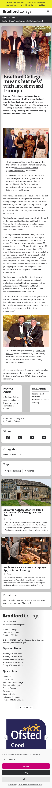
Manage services (9, 759)
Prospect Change (24, 370)
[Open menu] (48, 11)
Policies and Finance (11, 697)
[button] (47, 737)
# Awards (29, 471)
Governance (8, 691)
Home (4, 17)
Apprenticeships (10, 258)
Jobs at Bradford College (13, 683)
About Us (7, 677)
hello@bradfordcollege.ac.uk (14, 625)
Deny (26, 773)
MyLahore (40, 370)
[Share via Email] (44, 438)
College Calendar (10, 688)
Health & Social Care (12, 455)
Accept (26, 766)
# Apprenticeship (13, 471)
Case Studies (8, 680)
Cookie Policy (12, 785)
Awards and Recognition (13, 685)
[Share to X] (20, 438)
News (13, 17)
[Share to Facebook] (8, 438)
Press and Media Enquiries (13, 700)
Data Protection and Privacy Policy (30, 785)
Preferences (26, 779)
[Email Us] (26, 599)
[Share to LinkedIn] (32, 438)
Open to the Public (10, 694)
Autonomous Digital (18, 642)
